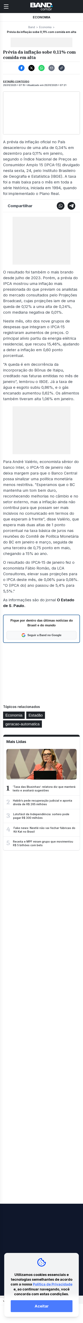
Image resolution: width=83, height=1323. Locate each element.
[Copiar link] (61, 68)
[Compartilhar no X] (31, 68)
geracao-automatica (22, 724)
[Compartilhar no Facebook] (21, 68)
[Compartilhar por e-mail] (51, 68)
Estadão (36, 715)
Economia (45, 27)
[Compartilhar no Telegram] (71, 206)
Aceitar (42, 1306)
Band (31, 27)
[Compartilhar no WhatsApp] (41, 68)
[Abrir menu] (6, 6)
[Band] (41, 6)
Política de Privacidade (52, 1284)
